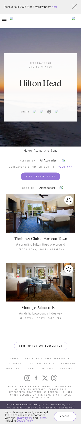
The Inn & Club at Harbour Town (40, 239)
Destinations (40, 62)
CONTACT (66, 368)
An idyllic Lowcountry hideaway (40, 313)
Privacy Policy (24, 417)
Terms (42, 417)
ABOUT (14, 358)
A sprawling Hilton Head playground (40, 244)
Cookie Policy (25, 420)
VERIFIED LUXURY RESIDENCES (48, 358)
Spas (54, 150)
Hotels (28, 150)
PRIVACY (47, 368)
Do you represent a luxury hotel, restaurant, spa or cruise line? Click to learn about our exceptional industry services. (40, 407)
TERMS (30, 368)
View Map (65, 166)
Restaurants (41, 150)
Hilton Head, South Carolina (40, 249)
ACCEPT (65, 416)
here (55, 6)
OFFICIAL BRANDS (41, 363)
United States (40, 66)
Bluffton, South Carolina (40, 318)
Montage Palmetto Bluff (40, 307)
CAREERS (15, 363)
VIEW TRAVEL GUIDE (41, 176)
